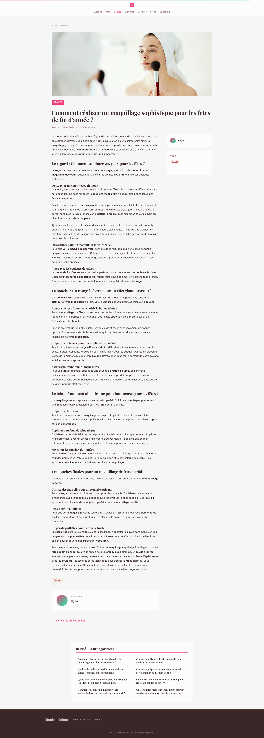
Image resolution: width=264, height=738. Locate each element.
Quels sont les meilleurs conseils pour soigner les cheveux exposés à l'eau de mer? (102, 681)
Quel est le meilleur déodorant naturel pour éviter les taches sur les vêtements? (101, 671)
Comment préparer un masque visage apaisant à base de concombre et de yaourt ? (101, 691)
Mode (153, 11)
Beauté (117, 11)
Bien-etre (129, 11)
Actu (108, 11)
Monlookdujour (56, 719)
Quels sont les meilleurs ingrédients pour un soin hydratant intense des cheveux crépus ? (160, 691)
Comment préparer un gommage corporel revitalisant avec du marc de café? (158, 671)
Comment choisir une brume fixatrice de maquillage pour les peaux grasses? (99, 661)
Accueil (98, 11)
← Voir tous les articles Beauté (68, 620)
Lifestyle (142, 11)
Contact (98, 719)
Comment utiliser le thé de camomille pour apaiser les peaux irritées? (159, 661)
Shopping (165, 11)
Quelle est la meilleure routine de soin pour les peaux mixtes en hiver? (159, 681)
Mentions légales (81, 719)
